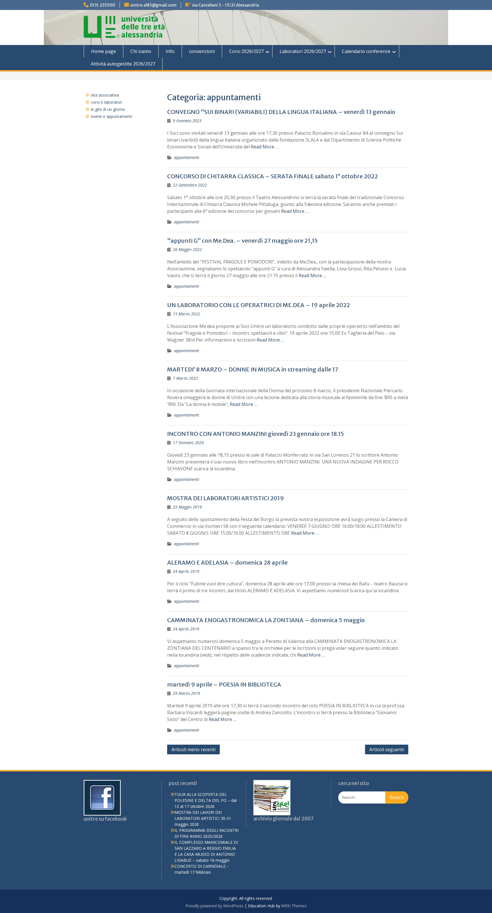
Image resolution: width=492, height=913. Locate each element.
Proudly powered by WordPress (214, 905)
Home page (103, 51)
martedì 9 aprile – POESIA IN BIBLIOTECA (224, 684)
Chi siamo (140, 51)
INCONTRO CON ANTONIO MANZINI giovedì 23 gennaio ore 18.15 (255, 433)
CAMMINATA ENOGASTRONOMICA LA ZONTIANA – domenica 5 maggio (266, 620)
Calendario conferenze (366, 51)
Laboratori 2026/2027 (303, 51)
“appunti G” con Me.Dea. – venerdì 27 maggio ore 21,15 (242, 240)
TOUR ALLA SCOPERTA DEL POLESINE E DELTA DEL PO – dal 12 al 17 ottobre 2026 (206, 800)
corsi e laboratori (106, 102)
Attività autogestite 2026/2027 (123, 64)
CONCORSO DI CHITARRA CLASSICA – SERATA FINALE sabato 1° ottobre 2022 (272, 176)
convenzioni (202, 51)
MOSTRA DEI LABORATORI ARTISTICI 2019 (225, 498)
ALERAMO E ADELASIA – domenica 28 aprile (227, 562)
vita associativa (105, 95)
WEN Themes (294, 905)
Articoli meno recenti (193, 749)
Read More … (264, 147)
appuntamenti (186, 157)
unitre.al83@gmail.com (153, 5)
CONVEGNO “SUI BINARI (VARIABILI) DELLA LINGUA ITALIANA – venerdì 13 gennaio (281, 111)
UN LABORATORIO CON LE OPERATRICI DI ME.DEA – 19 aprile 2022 (258, 305)
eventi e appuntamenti (111, 116)
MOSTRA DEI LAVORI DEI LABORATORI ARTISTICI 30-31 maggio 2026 (203, 818)
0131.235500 (102, 5)
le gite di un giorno (108, 109)
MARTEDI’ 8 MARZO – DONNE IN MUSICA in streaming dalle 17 (252, 369)
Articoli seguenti (386, 749)
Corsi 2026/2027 (246, 51)
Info (170, 51)
